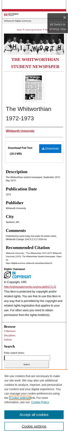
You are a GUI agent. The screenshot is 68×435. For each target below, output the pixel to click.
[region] (34, 402)
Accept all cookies (34, 415)
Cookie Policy (40, 402)
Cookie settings (20, 397)
